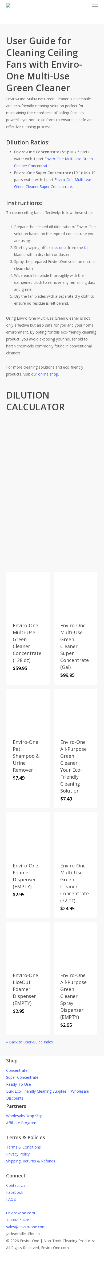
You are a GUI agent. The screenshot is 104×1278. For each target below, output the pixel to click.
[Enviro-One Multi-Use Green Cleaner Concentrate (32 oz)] (75, 834)
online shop (48, 374)
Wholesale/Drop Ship (24, 1115)
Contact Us (15, 1185)
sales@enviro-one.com (26, 1226)
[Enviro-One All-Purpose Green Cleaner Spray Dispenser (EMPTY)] (75, 944)
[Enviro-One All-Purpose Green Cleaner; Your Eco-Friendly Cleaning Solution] (75, 710)
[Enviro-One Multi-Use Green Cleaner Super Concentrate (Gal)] (75, 594)
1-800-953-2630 (20, 1219)
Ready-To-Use (18, 1084)
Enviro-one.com (20, 1212)
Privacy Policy (18, 1154)
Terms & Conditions (23, 1147)
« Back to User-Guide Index (29, 1041)
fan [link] (87, 247)
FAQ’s (11, 1199)
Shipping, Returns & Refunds (30, 1161)
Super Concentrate (22, 1077)
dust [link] (63, 247)
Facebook (14, 1192)
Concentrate (16, 1070)
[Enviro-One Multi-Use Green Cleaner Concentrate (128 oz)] (28, 594)
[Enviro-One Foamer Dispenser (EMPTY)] (28, 834)
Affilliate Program (21, 1122)
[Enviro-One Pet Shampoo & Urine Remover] (28, 710)
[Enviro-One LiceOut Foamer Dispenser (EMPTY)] (28, 944)
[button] (95, 6)
